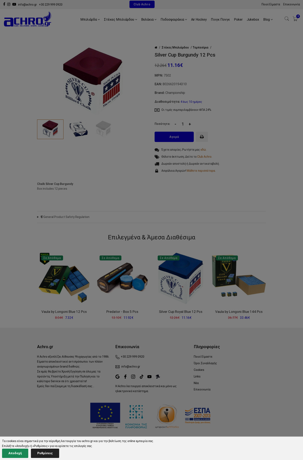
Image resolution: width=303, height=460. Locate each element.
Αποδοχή (15, 453)
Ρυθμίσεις (45, 453)
